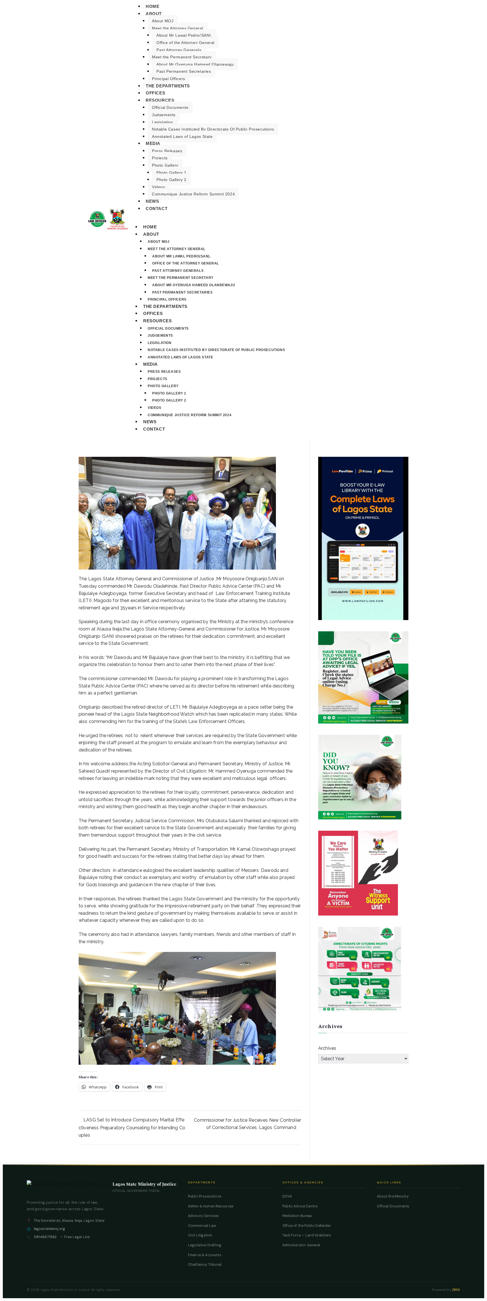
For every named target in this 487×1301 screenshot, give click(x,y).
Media (153, 143)
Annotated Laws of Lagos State (182, 136)
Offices (155, 93)
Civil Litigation (200, 1235)
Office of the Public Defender (306, 1225)
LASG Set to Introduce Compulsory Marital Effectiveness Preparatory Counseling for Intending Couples (132, 1127)
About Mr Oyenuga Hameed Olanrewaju (195, 64)
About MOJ (162, 21)
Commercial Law (202, 1225)
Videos (158, 187)
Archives (327, 1048)
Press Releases (167, 151)
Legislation (162, 122)
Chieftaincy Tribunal (205, 1264)
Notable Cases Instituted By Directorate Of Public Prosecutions (213, 129)
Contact (156, 208)
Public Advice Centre (299, 1206)
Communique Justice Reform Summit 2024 (193, 194)
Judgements (164, 115)
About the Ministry (393, 1196)
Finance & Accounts (205, 1255)
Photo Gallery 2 (171, 179)
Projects (160, 158)
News (152, 201)
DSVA (287, 1196)
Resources (160, 100)
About (154, 13)
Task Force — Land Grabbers (306, 1235)
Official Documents (170, 107)
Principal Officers (168, 78)
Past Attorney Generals (178, 50)
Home (150, 226)
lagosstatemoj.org (49, 1229)
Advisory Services (203, 1216)
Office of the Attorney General (185, 42)
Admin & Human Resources (211, 1206)
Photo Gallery (165, 165)
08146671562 (45, 1237)
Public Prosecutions (205, 1196)
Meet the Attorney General (177, 28)
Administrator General (301, 1245)
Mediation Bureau (297, 1216)
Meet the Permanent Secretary (182, 57)
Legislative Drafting (204, 1245)
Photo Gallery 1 (171, 172)
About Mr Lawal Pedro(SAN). (184, 35)
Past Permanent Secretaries (183, 71)
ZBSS (456, 1290)
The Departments (168, 85)
